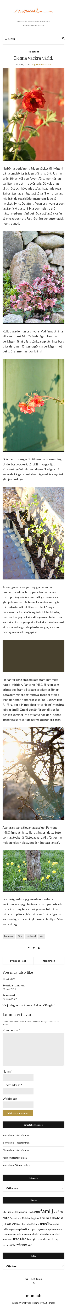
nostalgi (54, 1224)
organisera (14, 1229)
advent (6, 1212)
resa (5, 1234)
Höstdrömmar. (22, 1135)
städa (43, 1234)
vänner (22, 1244)
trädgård (31, 936)
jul (4, 1224)
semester (11, 1234)
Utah (48, 1239)
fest (55, 1212)
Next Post (49, 960)
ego (37, 1212)
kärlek (11, 1224)
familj (46, 1211)
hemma (44, 1218)
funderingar (15, 1218)
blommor (9, 936)
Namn (7, 1071)
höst (60, 1218)
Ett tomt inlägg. (22, 1165)
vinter (13, 1245)
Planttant (33, 51)
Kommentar (11, 1030)
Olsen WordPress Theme (26, 1302)
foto (6, 1218)
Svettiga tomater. (14, 985)
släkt (19, 1234)
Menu (11, 38)
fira (60, 1211)
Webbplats (10, 1098)
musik (45, 1223)
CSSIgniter (49, 1302)
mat (37, 1224)
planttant (25, 1229)
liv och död (28, 1224)
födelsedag (28, 1218)
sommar (26, 1233)
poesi (34, 1229)
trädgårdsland (36, 1239)
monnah (33, 1295)
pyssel (41, 1229)
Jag (26, 1278)
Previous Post (18, 960)
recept (48, 1229)
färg (20, 936)
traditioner (7, 1239)
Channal (7, 1150)
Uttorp (55, 1239)
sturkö (35, 1233)
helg (37, 1218)
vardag (6, 1245)
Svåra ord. (9, 995)
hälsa (53, 1218)
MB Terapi (36, 1278)
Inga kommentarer (42, 64)
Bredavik (29, 1212)
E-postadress (12, 1085)
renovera (57, 1229)
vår (41, 936)
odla (5, 1229)
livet (18, 1224)
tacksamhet (53, 1233)
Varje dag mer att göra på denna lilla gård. (29, 1005)
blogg (12, 1212)
